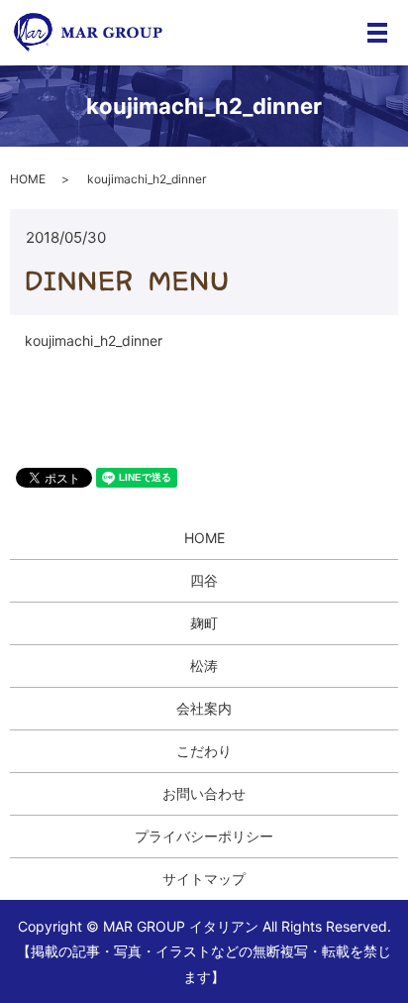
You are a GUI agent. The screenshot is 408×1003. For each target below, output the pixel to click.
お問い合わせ (204, 793)
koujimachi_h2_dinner (93, 340)
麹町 (204, 622)
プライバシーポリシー (204, 836)
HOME (28, 178)
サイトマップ (204, 878)
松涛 (204, 665)
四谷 (204, 580)
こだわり (204, 750)
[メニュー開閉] (377, 33)
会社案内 (204, 708)
